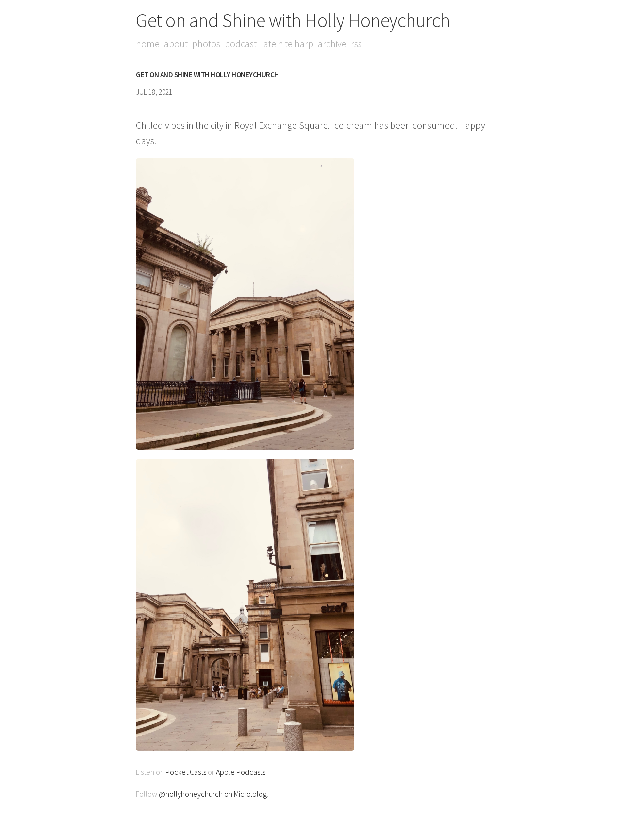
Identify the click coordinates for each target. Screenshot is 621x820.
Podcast (241, 43)
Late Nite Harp (287, 43)
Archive (332, 43)
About (176, 43)
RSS (356, 43)
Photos (206, 43)
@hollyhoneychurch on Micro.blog (213, 794)
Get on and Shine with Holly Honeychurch (293, 20)
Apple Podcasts (240, 772)
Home (148, 43)
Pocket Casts (185, 772)
